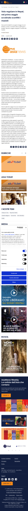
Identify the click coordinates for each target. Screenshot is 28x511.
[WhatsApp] (9, 39)
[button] (8, 450)
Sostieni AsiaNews (6, 458)
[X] (6, 479)
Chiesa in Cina (5, 212)
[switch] (24, 255)
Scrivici (16, 458)
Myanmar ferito (13, 212)
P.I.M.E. (3, 464)
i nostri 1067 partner (9, 234)
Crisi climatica (20, 215)
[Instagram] (2, 479)
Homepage (4, 7)
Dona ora (6, 483)
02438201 (5, 471)
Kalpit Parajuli (6, 32)
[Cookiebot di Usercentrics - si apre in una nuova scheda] (17, 227)
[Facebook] (2, 39)
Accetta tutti (14, 273)
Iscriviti (7, 396)
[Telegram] (12, 39)
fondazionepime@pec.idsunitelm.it (14, 492)
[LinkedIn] (7, 39)
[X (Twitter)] (5, 39)
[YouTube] (13, 479)
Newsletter (17, 461)
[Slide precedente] (22, 153)
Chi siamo (3, 461)
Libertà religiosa (6, 215)
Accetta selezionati (14, 277)
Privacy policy (19, 495)
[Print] (17, 39)
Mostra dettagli (20, 269)
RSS (6, 495)
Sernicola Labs (21, 499)
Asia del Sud (11, 7)
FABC (3, 218)
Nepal (16, 7)
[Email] (14, 39)
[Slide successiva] (25, 153)
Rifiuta (14, 282)
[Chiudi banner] (25, 227)
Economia (13, 215)
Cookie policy (12, 495)
